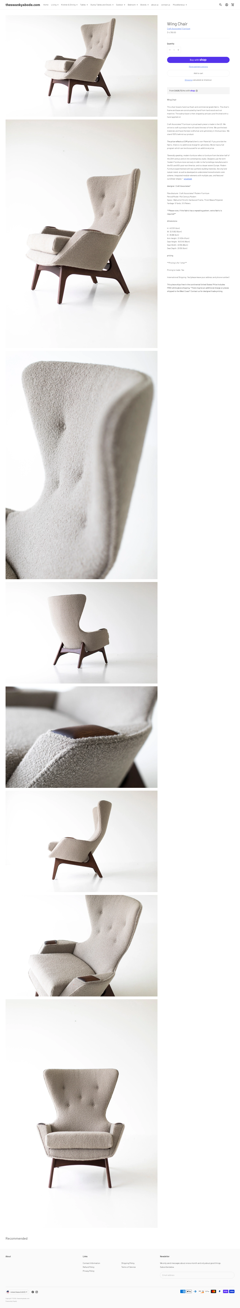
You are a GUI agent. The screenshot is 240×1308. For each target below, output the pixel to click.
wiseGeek (188, 179)
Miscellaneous (179, 4)
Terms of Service (128, 1267)
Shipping (188, 80)
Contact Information (91, 1263)
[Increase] (178, 50)
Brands (143, 4)
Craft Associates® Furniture (178, 28)
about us (154, 4)
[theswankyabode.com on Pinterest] (32, 1292)
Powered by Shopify (11, 1301)
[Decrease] (169, 50)
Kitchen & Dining (68, 4)
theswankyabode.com (23, 1298)
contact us (165, 4)
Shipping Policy (127, 1263)
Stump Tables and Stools (100, 4)
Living (53, 4)
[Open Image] (82, 66)
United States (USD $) (17, 1292)
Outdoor (119, 4)
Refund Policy (88, 1267)
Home (45, 4)
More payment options (198, 66)
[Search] (221, 5)
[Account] (227, 5)
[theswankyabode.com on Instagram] (36, 1292)
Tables (83, 4)
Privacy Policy (88, 1271)
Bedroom (132, 4)
